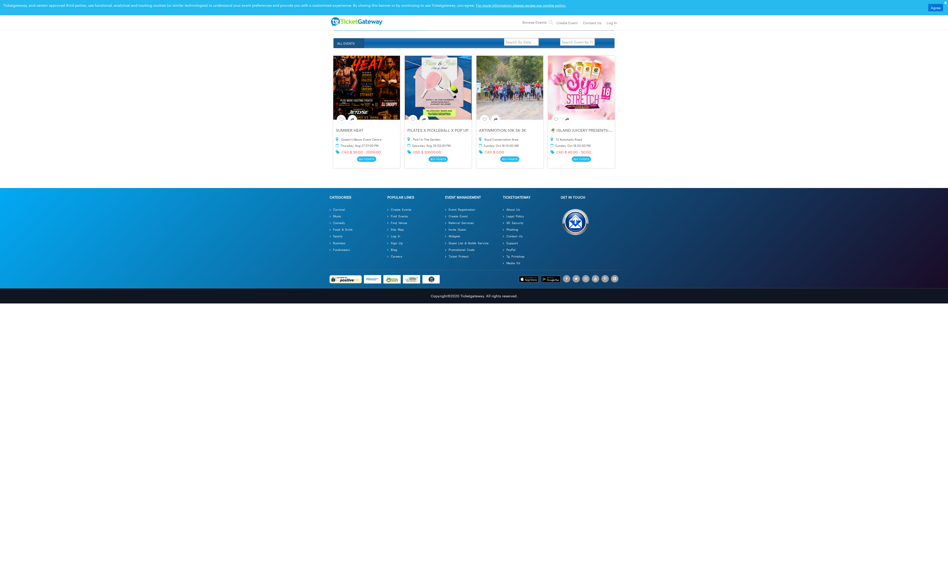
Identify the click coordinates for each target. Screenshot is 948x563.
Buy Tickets (366, 150)
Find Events (399, 208)
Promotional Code (461, 241)
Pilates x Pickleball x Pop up (437, 120)
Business (339, 234)
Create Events (401, 201)
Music (337, 208)
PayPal (510, 241)
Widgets (454, 228)
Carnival (339, 201)
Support (512, 234)
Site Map (397, 221)
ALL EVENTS (346, 43)
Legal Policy (515, 208)
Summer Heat (349, 120)
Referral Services (461, 214)
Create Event (458, 208)
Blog (394, 241)
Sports (337, 228)
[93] (356, 21)
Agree (936, 7)
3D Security (514, 214)
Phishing (512, 221)
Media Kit (513, 255)
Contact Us (514, 228)
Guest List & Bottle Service (469, 234)
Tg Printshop (515, 248)
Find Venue (399, 214)
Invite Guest (457, 221)
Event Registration (462, 201)
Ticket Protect (459, 248)
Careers (396, 248)
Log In (395, 228)
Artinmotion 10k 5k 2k (502, 120)
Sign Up (397, 234)
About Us (513, 201)
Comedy (339, 214)
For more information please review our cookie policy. (521, 5)
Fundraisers (341, 241)
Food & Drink (343, 221)
